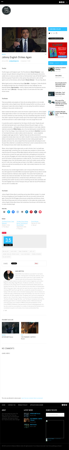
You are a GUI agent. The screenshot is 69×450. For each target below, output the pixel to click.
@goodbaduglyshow (15, 61)
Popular (51, 63)
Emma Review (34, 221)
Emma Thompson (23, 251)
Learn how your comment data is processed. (32, 398)
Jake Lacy (32, 251)
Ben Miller (6, 251)
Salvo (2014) (58, 75)
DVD (22, 335)
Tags (62, 63)
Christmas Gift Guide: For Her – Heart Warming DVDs (61, 113)
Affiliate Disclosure (36, 405)
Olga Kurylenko (25, 254)
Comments (57, 63)
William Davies (6, 257)
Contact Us (11, 405)
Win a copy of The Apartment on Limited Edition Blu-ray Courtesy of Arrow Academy (61, 103)
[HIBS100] (48, 440)
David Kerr (14, 251)
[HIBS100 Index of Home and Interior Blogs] (53, 438)
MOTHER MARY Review (7, 337)
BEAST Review (33, 424)
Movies (4, 54)
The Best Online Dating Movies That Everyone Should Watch (22, 223)
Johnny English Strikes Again (11, 254)
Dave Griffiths (6, 61)
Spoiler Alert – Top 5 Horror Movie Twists (60, 93)
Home (3, 405)
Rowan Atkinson (36, 254)
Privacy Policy (22, 405)
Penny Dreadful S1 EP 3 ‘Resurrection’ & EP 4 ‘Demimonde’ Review (60, 84)
